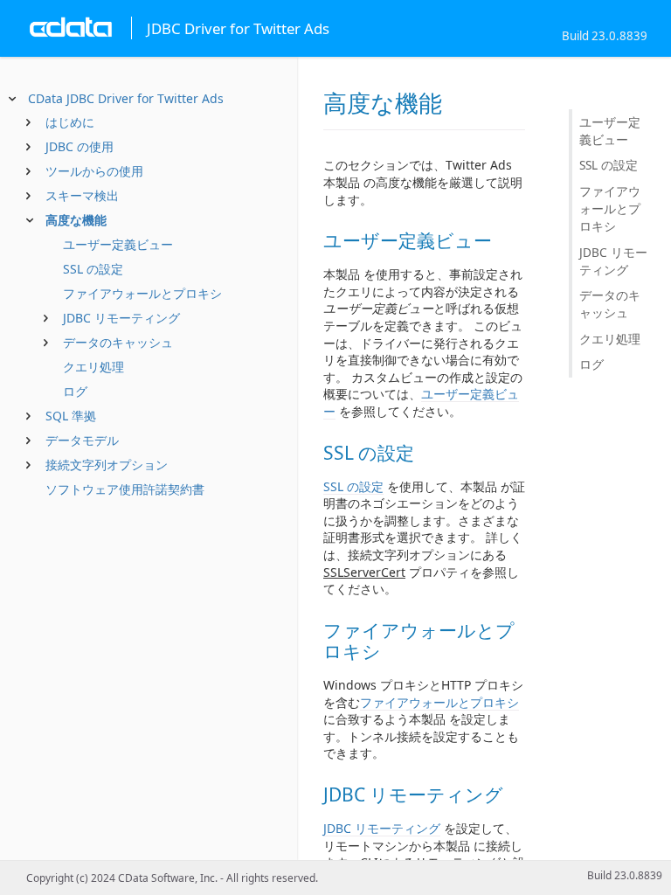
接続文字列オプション (106, 464)
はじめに (69, 122)
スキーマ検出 (82, 195)
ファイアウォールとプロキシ (142, 293)
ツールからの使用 (94, 171)
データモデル (82, 440)
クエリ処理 (93, 366)
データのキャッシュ (118, 342)
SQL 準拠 (70, 415)
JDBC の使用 (79, 146)
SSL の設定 (93, 268)
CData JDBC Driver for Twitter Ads (126, 98)
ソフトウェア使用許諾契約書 (124, 489)
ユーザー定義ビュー (118, 244)
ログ (75, 391)
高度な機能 (76, 220)
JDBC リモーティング (121, 317)
